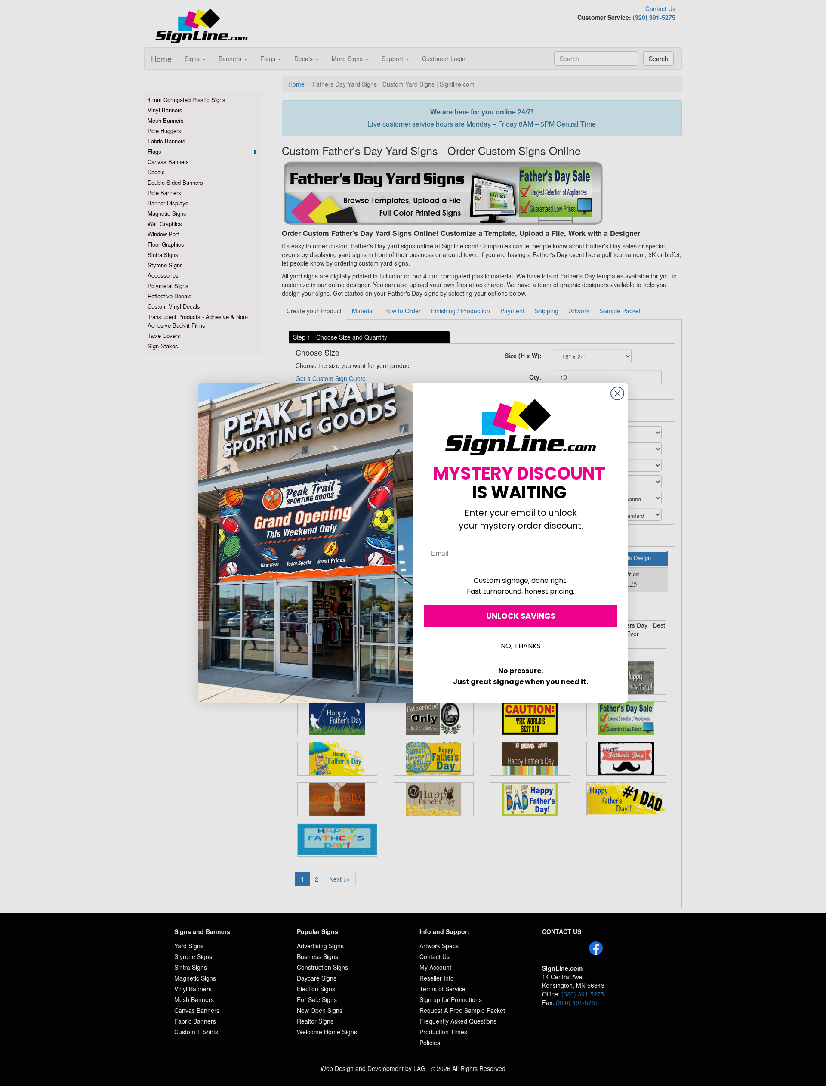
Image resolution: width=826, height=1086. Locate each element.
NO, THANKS (521, 646)
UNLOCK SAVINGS (520, 615)
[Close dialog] (617, 393)
